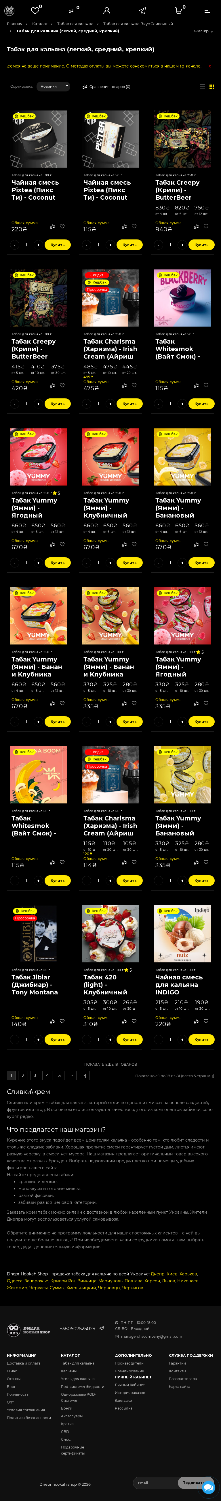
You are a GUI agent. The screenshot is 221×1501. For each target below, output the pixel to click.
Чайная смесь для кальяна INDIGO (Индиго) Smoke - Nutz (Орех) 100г (179, 996)
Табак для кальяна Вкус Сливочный (137, 23)
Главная (14, 23)
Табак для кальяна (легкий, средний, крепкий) (67, 31)
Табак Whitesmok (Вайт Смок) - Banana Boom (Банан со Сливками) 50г (36, 837)
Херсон (152, 1280)
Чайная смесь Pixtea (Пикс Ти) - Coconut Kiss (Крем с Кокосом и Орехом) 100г (35, 201)
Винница (86, 1280)
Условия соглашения (26, 1410)
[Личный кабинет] (106, 10)
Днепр (158, 1274)
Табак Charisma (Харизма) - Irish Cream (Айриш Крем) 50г (110, 829)
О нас (12, 1371)
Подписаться (195, 1483)
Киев (172, 1274)
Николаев (188, 1280)
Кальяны (69, 1371)
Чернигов (132, 1287)
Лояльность (17, 1394)
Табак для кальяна (75, 23)
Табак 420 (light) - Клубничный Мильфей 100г (107, 988)
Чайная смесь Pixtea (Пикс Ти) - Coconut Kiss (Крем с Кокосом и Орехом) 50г (107, 201)
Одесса (14, 1280)
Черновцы (109, 1287)
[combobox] (53, 86)
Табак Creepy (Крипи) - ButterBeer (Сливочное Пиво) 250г (177, 197)
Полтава (133, 1280)
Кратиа (67, 1424)
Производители (129, 1363)
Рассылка (123, 1408)
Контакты (177, 1371)
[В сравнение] (52, 227)
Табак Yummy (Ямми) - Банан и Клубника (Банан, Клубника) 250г (38, 674)
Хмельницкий (81, 1287)
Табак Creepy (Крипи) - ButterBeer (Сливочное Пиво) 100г (34, 356)
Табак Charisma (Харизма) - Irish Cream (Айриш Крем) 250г (110, 353)
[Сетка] (211, 86)
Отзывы (13, 1379)
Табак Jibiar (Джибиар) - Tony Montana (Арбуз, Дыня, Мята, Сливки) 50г (36, 996)
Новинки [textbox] (49, 86)
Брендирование (129, 1371)
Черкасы (38, 1287)
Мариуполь (110, 1280)
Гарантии (177, 1363)
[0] (71, 10)
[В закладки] (62, 227)
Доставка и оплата (24, 1363)
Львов (168, 1280)
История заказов (130, 1393)
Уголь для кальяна (78, 1379)
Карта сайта (179, 1386)
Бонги (66, 1408)
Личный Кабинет (130, 1385)
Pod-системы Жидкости (82, 1386)
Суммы (57, 1287)
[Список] (202, 86)
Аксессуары (72, 1416)
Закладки (123, 1400)
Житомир (17, 1287)
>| (84, 1075)
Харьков (188, 1274)
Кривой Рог (62, 1280)
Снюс (66, 1439)
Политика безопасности (29, 1418)
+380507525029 (78, 1328)
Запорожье (36, 1280)
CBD (65, 1431)
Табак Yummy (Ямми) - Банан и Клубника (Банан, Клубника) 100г (109, 674)
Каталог (39, 23)
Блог (11, 1386)
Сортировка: (21, 86)
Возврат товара (183, 1379)
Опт (10, 1402)
